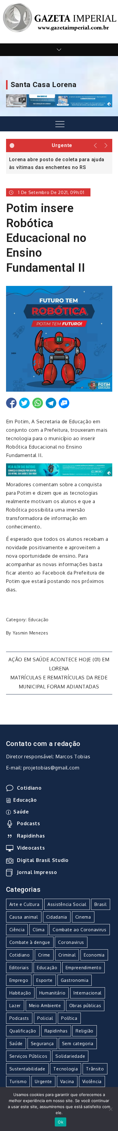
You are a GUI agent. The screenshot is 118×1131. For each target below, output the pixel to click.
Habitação (20, 992)
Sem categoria (77, 1043)
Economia (94, 954)
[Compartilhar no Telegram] (51, 403)
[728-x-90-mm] (59, 469)
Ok (60, 1122)
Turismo (18, 1081)
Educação (38, 619)
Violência (92, 1081)
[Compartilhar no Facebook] (11, 403)
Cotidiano (29, 788)
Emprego (18, 980)
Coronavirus (71, 942)
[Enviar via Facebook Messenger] (64, 403)
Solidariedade (70, 1056)
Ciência (17, 929)
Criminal (67, 954)
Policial (45, 1018)
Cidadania (56, 917)
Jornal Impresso (37, 872)
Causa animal (23, 917)
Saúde (21, 812)
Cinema (83, 917)
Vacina (67, 1081)
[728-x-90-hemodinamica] (59, 100)
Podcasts (28, 823)
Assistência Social (67, 904)
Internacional (88, 992)
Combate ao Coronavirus (79, 929)
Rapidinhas (31, 836)
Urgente (43, 1081)
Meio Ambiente (45, 1005)
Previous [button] (95, 145)
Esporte (44, 980)
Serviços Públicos (28, 1056)
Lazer (15, 1005)
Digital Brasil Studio (43, 860)
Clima (39, 929)
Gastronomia (75, 980)
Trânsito (95, 1068)
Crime (44, 954)
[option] (59, 163)
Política (69, 1018)
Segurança (42, 1043)
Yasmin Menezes (30, 632)
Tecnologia (65, 1068)
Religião (84, 1030)
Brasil (100, 904)
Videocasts (31, 848)
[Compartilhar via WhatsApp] (37, 403)
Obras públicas (85, 1005)
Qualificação (22, 1030)
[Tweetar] (24, 403)
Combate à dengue (29, 942)
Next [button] (106, 145)
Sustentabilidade (27, 1068)
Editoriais (19, 967)
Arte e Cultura (24, 904)
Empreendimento (84, 967)
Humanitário (52, 992)
